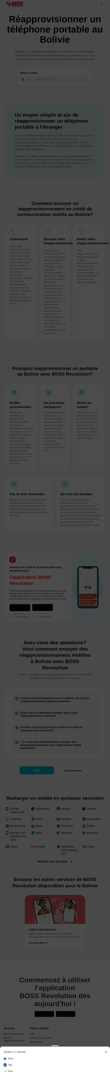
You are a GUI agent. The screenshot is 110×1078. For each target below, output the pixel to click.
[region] (55, 1065)
